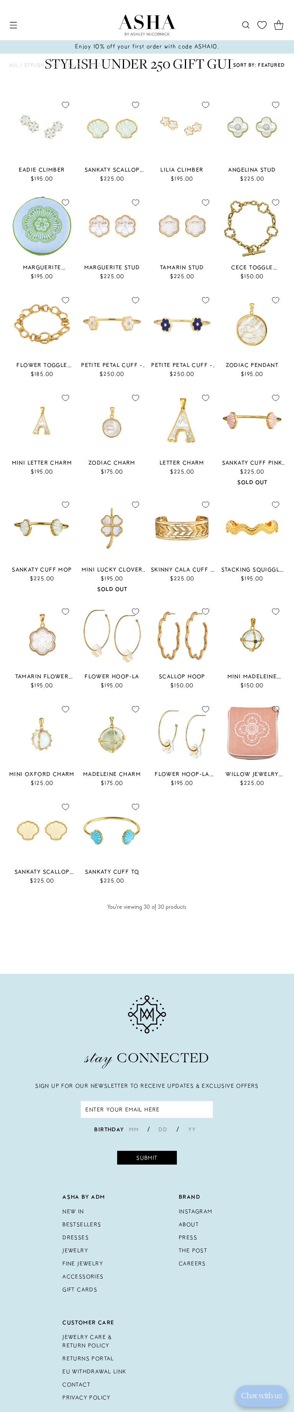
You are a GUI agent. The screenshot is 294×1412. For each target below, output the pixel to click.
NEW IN (73, 1211)
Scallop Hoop (182, 676)
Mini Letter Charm (42, 463)
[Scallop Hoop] (182, 635)
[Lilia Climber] (182, 128)
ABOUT (189, 1224)
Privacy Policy (86, 1397)
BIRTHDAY (109, 1129)
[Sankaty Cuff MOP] (42, 528)
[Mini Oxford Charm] (42, 733)
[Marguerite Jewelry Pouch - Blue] (42, 226)
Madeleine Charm (112, 774)
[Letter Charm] (182, 421)
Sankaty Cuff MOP (42, 569)
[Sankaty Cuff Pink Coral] (252, 421)
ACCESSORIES (82, 1276)
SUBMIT (146, 1158)
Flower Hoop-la (112, 676)
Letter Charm (182, 463)
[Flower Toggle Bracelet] (42, 324)
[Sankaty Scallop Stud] (112, 128)
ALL (14, 65)
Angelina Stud (252, 170)
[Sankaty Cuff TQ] (112, 830)
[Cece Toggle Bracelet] (252, 226)
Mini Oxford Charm (42, 774)
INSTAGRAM (195, 1211)
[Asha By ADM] (147, 25)
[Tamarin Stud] (182, 226)
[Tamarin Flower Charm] (42, 635)
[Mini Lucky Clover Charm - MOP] (112, 528)
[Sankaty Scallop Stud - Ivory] (42, 830)
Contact (76, 1384)
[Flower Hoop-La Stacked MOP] (182, 733)
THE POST (193, 1250)
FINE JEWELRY (82, 1263)
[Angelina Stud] (252, 128)
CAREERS (192, 1263)
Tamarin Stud (182, 267)
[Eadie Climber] (42, 128)
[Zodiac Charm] (112, 421)
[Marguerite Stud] (112, 226)
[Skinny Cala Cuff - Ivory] (182, 528)
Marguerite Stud (112, 267)
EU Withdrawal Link (94, 1371)
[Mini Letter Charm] (42, 421)
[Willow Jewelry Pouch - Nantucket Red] (252, 733)
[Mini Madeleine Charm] (252, 635)
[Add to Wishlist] (65, 105)
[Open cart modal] (278, 25)
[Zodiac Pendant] (252, 324)
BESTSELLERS (81, 1224)
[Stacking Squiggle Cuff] (252, 528)
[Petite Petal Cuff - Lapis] (182, 324)
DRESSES (75, 1237)
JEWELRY (75, 1250)
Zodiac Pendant (252, 365)
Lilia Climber (181, 170)
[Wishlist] (262, 25)
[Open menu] (13, 25)
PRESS (188, 1237)
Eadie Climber (42, 170)
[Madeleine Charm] (112, 733)
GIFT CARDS (79, 1289)
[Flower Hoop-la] (112, 635)
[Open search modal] (245, 25)
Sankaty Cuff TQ (112, 872)
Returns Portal (88, 1358)
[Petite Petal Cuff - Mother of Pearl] (112, 324)
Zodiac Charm (112, 463)
